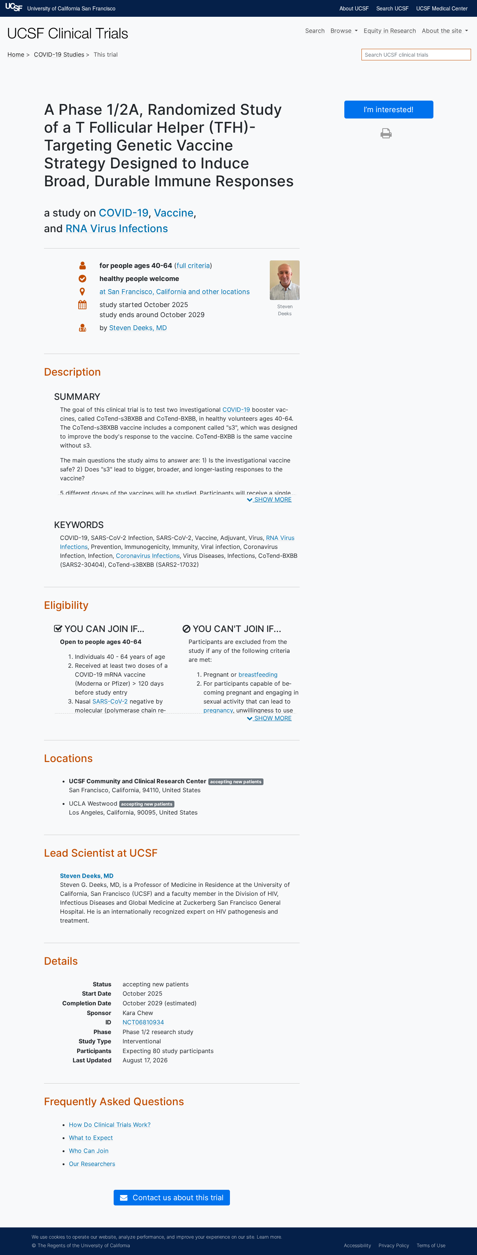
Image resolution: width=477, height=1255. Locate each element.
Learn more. (269, 1237)
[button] (386, 135)
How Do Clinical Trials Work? (110, 1124)
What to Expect (91, 1137)
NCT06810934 (143, 1022)
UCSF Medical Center (442, 8)
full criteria (193, 265)
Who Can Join (88, 1150)
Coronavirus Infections (148, 555)
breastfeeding (258, 674)
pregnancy (218, 710)
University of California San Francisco (71, 8)
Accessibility (357, 1245)
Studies (59, 54)
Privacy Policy (394, 1245)
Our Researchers (92, 1163)
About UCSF (354, 8)
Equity (390, 30)
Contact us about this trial (177, 1197)
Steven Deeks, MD (138, 328)
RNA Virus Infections (117, 228)
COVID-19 (123, 212)
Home (15, 54)
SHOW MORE (272, 499)
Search (315, 30)
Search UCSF (392, 8)
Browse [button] (342, 30)
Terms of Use (431, 1245)
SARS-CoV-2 (110, 701)
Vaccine (173, 212)
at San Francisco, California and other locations (174, 291)
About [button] (442, 30)
